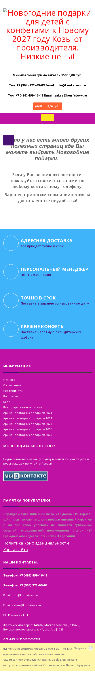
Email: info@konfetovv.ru (66, 85)
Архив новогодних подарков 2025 (27, 435)
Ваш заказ (11, 396)
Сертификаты (13, 391)
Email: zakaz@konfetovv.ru (65, 95)
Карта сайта (15, 549)
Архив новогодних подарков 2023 (27, 424)
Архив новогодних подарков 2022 (27, 418)
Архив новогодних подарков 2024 (27, 429)
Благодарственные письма (23, 407)
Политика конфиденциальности (36, 543)
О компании (12, 385)
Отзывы (9, 380)
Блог (6, 402)
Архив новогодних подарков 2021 (27, 413)
